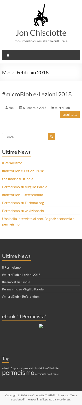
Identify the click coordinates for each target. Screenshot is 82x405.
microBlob (62, 108)
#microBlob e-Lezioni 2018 (37, 94)
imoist (38, 368)
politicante (53, 373)
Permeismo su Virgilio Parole (24, 187)
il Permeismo (12, 163)
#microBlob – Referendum (22, 194)
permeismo (18, 372)
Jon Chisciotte (41, 33)
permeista (40, 373)
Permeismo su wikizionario (23, 210)
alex (11, 108)
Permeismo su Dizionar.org (23, 202)
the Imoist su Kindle (17, 179)
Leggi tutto (69, 114)
